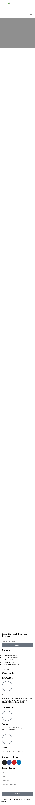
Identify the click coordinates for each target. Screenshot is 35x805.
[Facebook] (9, 762)
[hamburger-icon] (31, 15)
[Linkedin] (19, 762)
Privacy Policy (5, 669)
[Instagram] (4, 762)
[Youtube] (14, 762)
